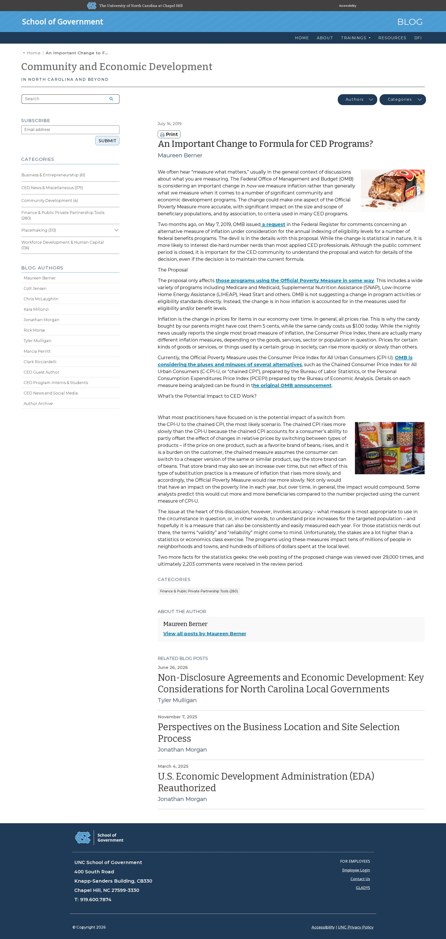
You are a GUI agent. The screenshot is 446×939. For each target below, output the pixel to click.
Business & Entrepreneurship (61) (53, 175)
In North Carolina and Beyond (64, 79)
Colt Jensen (35, 288)
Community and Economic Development (117, 67)
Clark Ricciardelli (40, 362)
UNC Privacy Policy (356, 927)
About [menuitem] (325, 38)
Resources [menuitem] (392, 38)
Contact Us (360, 878)
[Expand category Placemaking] (115, 230)
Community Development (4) (49, 200)
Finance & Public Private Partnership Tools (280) (199, 591)
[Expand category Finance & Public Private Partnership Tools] (115, 215)
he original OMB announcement (292, 385)
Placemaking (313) (38, 230)
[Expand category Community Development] (115, 200)
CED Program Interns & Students (56, 383)
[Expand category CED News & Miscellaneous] (115, 188)
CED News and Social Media (51, 393)
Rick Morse (34, 330)
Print (171, 134)
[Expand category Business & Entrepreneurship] (115, 175)
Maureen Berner (180, 155)
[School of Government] (99, 837)
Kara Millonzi (36, 309)
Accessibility (347, 5)
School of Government (62, 21)
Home (34, 53)
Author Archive (38, 403)
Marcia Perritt (37, 351)
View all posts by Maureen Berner (204, 633)
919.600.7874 (96, 899)
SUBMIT (107, 140)
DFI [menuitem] (418, 38)
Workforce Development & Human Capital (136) (62, 245)
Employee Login (356, 870)
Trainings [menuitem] (354, 38)
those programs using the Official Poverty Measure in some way (295, 280)
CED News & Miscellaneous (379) (52, 188)
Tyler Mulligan (177, 700)
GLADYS (363, 887)
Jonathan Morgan (182, 750)
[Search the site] (109, 99)
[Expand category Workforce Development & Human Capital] (115, 245)
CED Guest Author (41, 372)
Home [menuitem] (302, 38)
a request (273, 224)
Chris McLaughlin (41, 299)
